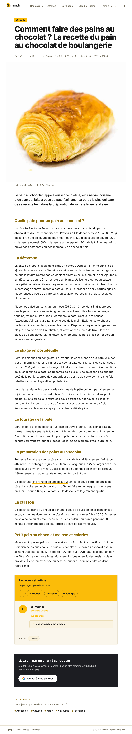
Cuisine (83, 6)
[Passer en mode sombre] (124, 6)
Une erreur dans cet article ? (50, 624)
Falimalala (20, 56)
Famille (105, 6)
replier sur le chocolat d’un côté (46, 486)
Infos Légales (23, 730)
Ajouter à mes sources (40, 678)
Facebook (34, 593)
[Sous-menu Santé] (98, 6)
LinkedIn (52, 593)
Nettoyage (63, 710)
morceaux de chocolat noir (70, 247)
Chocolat (34, 638)
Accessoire (22, 710)
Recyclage (79, 710)
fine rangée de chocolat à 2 (50, 481)
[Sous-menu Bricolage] (43, 6)
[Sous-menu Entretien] (58, 6)
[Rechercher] (119, 6)
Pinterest (36, 730)
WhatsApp (69, 593)
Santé (92, 6)
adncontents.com (118, 730)
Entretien (51, 6)
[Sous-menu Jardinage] (75, 6)
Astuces (37, 710)
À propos (10, 730)
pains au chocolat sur (45, 509)
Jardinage (67, 6)
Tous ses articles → (38, 616)
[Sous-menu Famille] (111, 6)
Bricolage (35, 6)
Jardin (50, 710)
